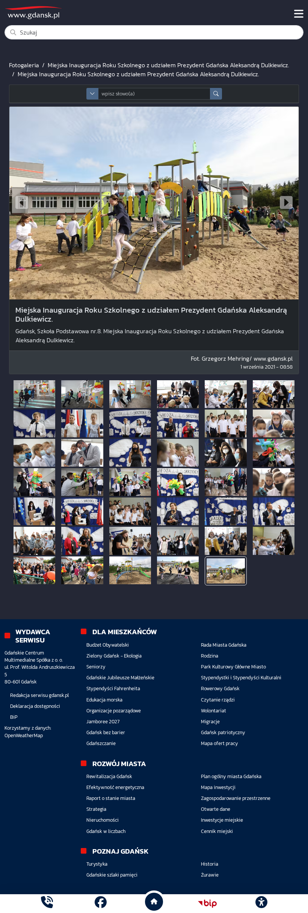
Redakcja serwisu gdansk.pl (39, 695)
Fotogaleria (24, 65)
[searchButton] (216, 94)
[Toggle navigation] (298, 14)
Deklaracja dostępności (35, 706)
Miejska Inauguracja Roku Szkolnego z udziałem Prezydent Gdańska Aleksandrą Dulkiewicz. (168, 65)
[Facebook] (101, 903)
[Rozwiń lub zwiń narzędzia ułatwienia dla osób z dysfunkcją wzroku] (261, 903)
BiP (14, 717)
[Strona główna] (47, 903)
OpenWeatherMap (24, 735)
